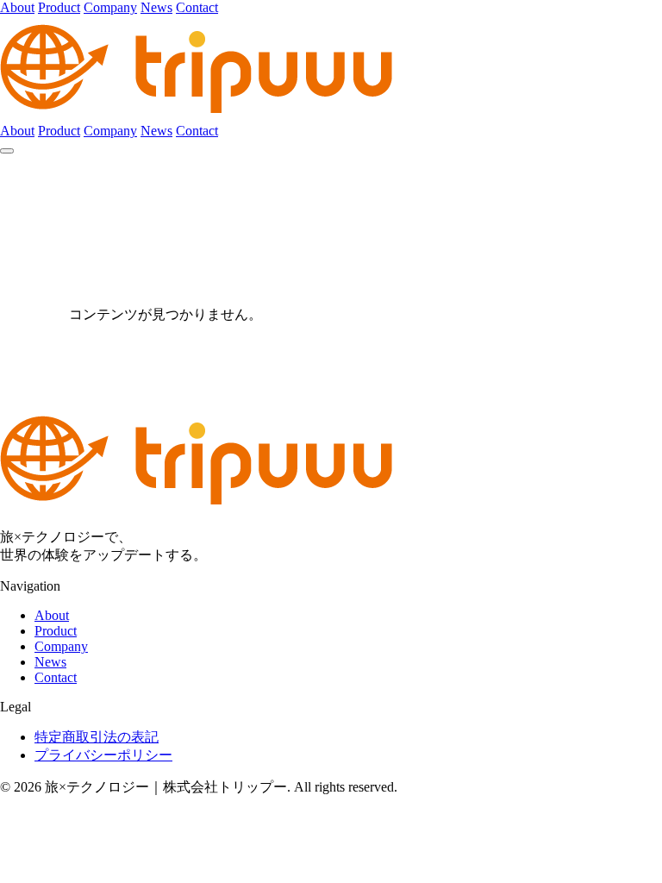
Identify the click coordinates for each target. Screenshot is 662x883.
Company (110, 7)
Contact (197, 7)
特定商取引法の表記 (96, 737)
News (156, 7)
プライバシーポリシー (103, 755)
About (17, 7)
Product (59, 7)
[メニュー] (7, 150)
